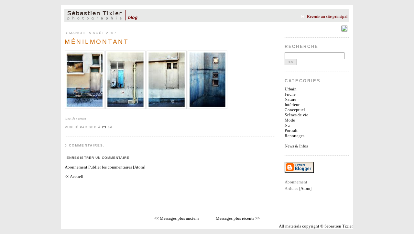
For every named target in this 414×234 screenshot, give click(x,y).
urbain (82, 119)
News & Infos (296, 146)
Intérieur (292, 104)
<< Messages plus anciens (176, 218)
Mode (290, 120)
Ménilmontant (97, 41)
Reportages (294, 135)
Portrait (291, 130)
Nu (287, 125)
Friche (290, 94)
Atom (139, 167)
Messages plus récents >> (238, 218)
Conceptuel (295, 109)
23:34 (107, 127)
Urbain (291, 89)
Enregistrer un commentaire (98, 157)
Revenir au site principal (327, 16)
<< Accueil (74, 176)
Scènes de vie (296, 114)
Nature (290, 99)
